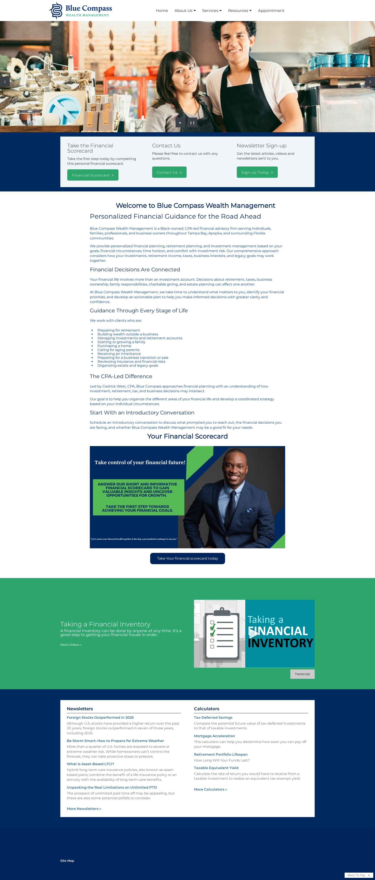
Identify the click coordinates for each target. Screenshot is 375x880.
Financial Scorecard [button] (91, 175)
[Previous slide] (5, 81)
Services (210, 10)
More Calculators (210, 789)
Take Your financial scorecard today (187, 558)
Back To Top (357, 875)
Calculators (206, 708)
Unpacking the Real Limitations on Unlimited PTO (112, 787)
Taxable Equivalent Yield (216, 768)
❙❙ (192, 122)
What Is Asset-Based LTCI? (90, 764)
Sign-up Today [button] (255, 172)
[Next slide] (370, 81)
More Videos (71, 644)
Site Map (67, 861)
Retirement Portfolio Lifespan (221, 754)
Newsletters (80, 708)
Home (162, 10)
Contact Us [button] (167, 172)
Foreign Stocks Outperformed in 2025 (100, 717)
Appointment (271, 10)
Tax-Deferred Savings (213, 717)
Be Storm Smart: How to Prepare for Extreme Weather (115, 741)
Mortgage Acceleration (214, 736)
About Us (183, 10)
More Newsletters (84, 809)
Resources (238, 10)
